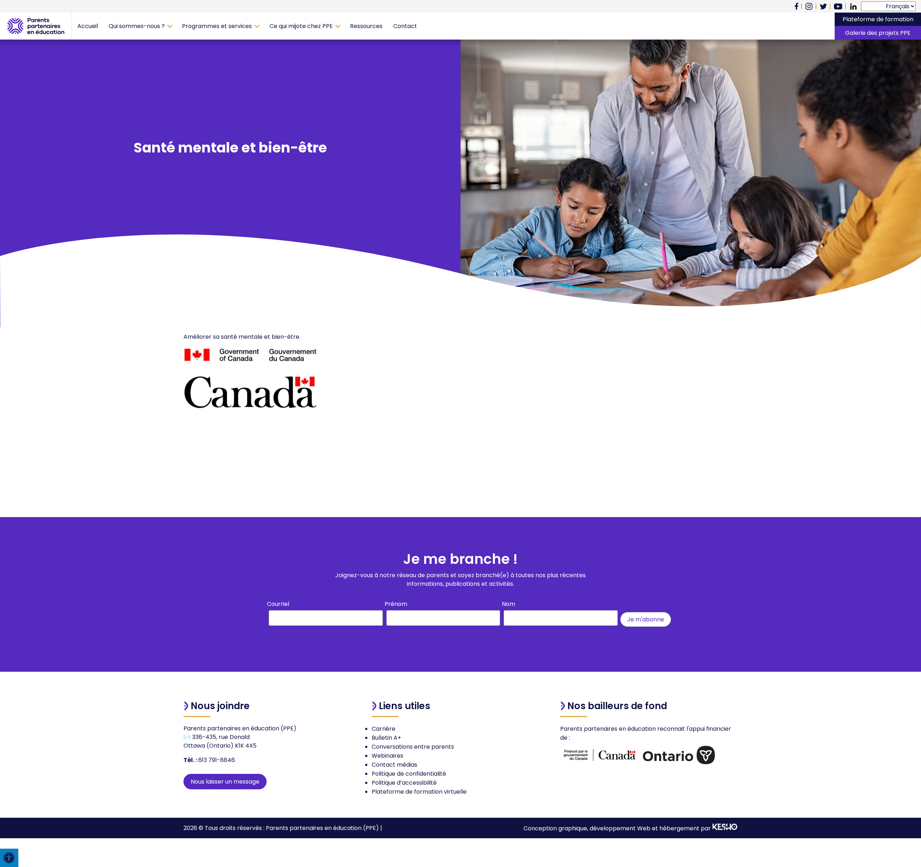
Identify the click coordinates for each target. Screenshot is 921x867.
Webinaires (387, 756)
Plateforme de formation (878, 19)
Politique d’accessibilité (404, 783)
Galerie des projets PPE (878, 33)
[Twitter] (823, 6)
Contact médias (394, 765)
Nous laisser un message (225, 781)
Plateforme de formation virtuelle (419, 792)
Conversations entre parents (413, 747)
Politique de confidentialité (409, 774)
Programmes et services (217, 26)
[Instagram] (809, 6)
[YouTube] (838, 6)
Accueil (87, 26)
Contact (405, 26)
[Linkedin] (853, 6)
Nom (508, 604)
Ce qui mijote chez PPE (301, 26)
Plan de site (400, 828)
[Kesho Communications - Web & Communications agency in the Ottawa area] (725, 828)
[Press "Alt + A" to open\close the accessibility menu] (9, 858)
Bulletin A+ (386, 738)
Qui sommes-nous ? (137, 26)
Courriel (278, 604)
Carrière (383, 729)
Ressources (366, 26)
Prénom (396, 604)
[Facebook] (796, 6)
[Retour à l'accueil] (36, 26)
